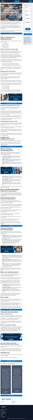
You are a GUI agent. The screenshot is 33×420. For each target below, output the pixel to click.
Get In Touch (28, 34)
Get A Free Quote (11, 395)
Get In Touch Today (11, 33)
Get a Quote (10, 17)
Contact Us (11, 309)
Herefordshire (14, 401)
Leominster (13, 402)
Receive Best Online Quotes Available (11, 103)
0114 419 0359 (17, 1)
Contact (31, 1)
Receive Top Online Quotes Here (11, 146)
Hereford (2, 401)
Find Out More (11, 225)
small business (12, 327)
